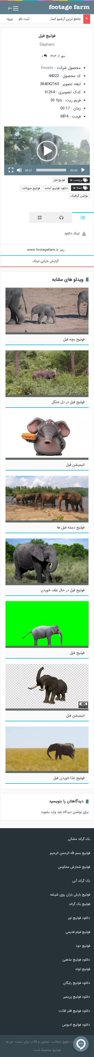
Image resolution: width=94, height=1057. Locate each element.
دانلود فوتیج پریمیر (76, 997)
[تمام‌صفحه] (11, 170)
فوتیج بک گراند (79, 904)
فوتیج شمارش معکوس (74, 867)
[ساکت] (19, 170)
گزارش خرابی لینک (46, 261)
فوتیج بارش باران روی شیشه (70, 894)
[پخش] (83, 170)
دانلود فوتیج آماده (56, 188)
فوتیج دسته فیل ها (71, 527)
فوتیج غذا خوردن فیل (69, 778)
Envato (47, 68)
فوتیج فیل (59, 180)
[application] (47, 150)
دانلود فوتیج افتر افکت (74, 1011)
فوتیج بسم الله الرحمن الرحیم (70, 853)
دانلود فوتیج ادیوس (76, 1024)
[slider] (51, 170)
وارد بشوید (48, 812)
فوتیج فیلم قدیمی (78, 932)
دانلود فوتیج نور (79, 918)
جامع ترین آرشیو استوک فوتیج (59, 19)
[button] (47, 151)
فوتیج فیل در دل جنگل (68, 402)
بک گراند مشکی (79, 839)
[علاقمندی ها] (33, 56)
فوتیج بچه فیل (74, 339)
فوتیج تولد (82, 969)
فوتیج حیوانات (31, 188)
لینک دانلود (72, 233)
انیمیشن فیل (75, 465)
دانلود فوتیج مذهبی (76, 959)
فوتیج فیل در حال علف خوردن (63, 590)
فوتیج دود (83, 946)
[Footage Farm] (69, 7)
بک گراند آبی (81, 881)
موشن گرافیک (79, 195)
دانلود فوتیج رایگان (76, 983)
